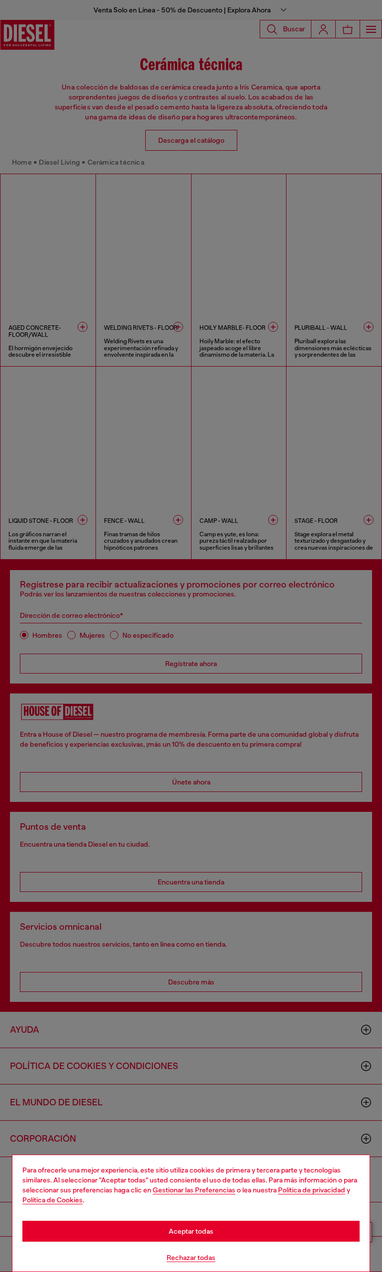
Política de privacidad (311, 1190)
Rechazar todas (191, 1258)
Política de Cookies (52, 1200)
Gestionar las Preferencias (194, 1190)
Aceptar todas (191, 1231)
